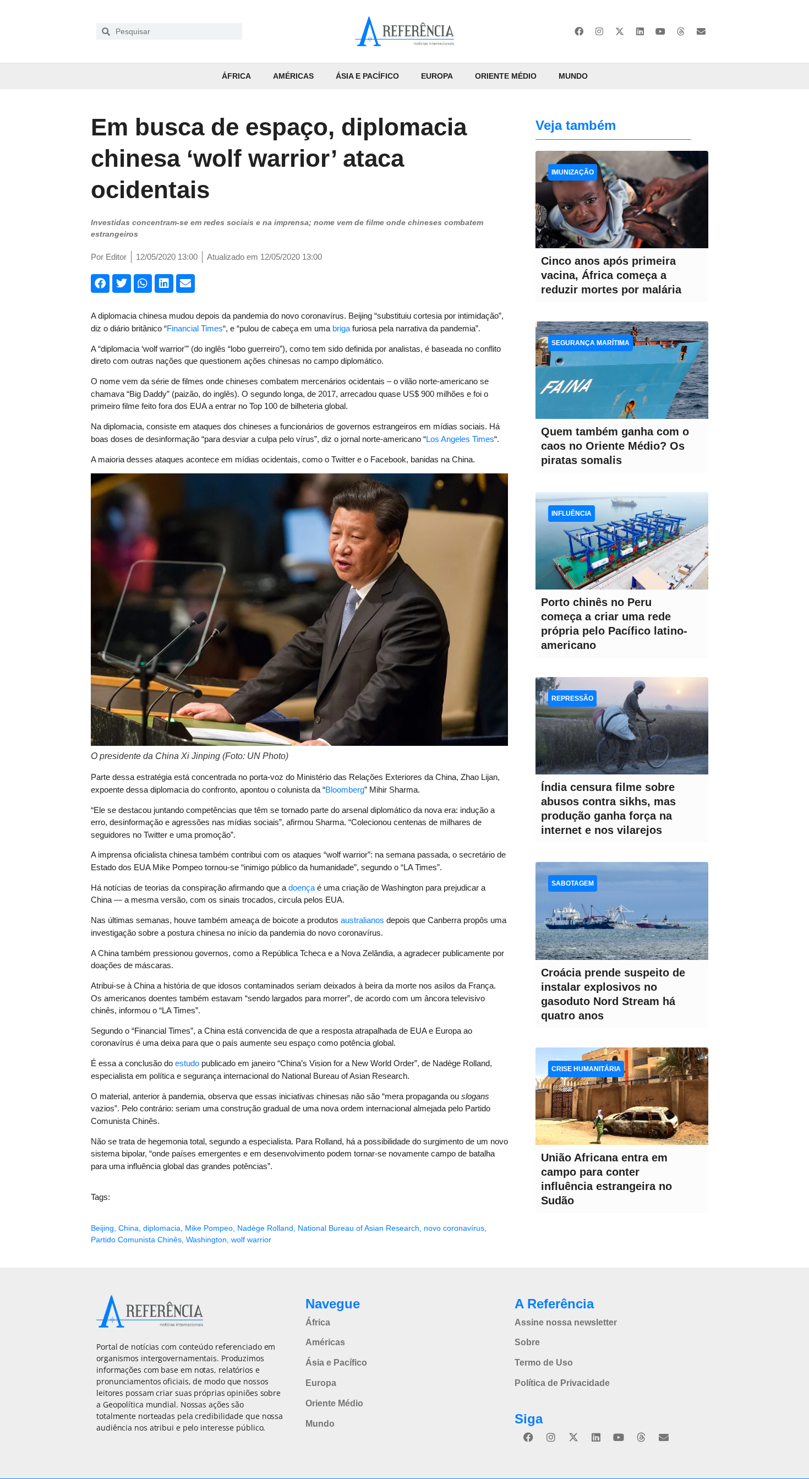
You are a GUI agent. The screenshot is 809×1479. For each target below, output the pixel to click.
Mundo (573, 76)
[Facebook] (579, 31)
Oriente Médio (506, 76)
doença (301, 887)
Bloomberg (344, 789)
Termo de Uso (544, 1362)
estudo (187, 1063)
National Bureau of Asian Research (358, 1228)
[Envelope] (701, 31)
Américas (293, 76)
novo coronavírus (454, 1228)
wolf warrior (251, 1239)
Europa (437, 76)
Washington (206, 1239)
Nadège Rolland (265, 1228)
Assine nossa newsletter (566, 1322)
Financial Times (195, 328)
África (236, 76)
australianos (362, 920)
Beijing (102, 1228)
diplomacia (162, 1228)
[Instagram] (599, 31)
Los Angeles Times (460, 439)
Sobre (527, 1342)
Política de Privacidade (562, 1383)
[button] (100, 283)
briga (341, 328)
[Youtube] (660, 31)
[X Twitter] (619, 31)
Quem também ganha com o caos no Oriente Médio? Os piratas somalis (615, 445)
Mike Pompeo (209, 1228)
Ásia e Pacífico (367, 76)
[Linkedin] (640, 31)
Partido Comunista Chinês (136, 1239)
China (128, 1228)
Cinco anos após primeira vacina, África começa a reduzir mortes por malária (611, 275)
